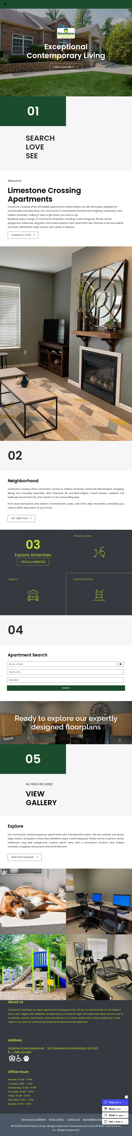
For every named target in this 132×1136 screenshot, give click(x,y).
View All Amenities (33, 561)
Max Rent (13, 680)
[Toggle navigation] (5, 4)
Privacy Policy (56, 1119)
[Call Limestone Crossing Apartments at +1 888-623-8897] (126, 4)
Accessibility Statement (96, 1119)
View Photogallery (23, 857)
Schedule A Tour (21, 235)
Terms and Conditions (33, 1119)
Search (66, 688)
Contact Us (73, 1119)
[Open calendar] (120, 664)
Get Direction (19, 518)
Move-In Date (16, 664)
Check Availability (64, 67)
